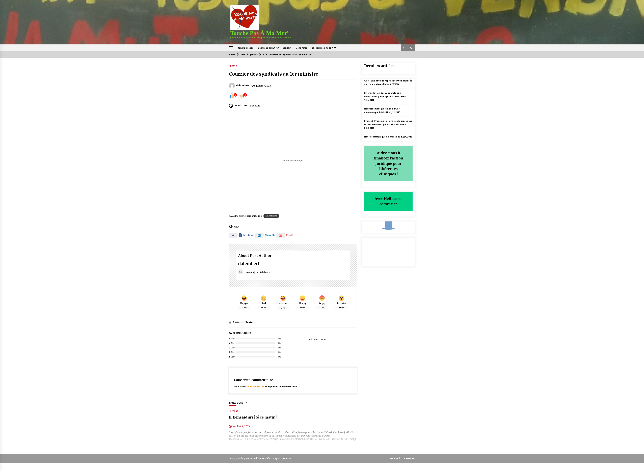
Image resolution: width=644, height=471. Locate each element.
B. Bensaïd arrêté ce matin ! (253, 417)
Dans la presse (245, 47)
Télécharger (271, 216)
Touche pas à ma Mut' (259, 33)
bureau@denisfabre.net (259, 272)
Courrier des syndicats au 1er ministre (273, 74)
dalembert (249, 263)
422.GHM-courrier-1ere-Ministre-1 (245, 216)
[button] (404, 47)
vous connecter (255, 386)
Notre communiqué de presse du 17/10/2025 (388, 136)
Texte (233, 65)
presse (234, 410)
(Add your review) (317, 339)
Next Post (236, 402)
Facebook (395, 458)
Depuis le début (266, 47)
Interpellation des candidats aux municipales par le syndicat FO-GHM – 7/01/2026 (385, 96)
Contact (286, 47)
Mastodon (409, 458)
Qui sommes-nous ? (322, 47)
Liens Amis (301, 47)
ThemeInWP (286, 458)
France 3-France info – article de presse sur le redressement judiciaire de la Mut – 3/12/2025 (388, 124)
